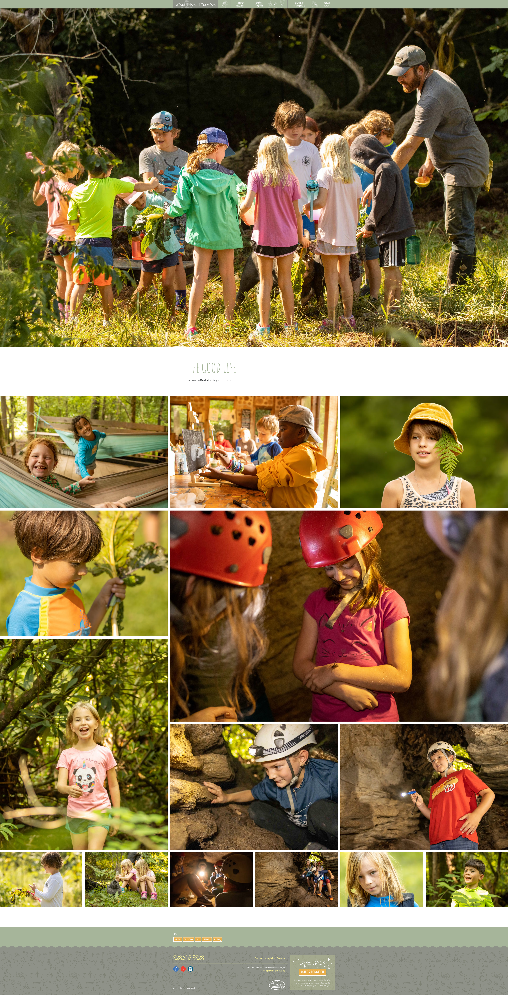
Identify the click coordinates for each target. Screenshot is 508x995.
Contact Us (281, 958)
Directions (258, 958)
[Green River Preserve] (195, 4)
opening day (188, 939)
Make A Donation (312, 972)
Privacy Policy (269, 958)
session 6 (206, 939)
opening (178, 939)
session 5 (217, 939)
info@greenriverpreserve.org (274, 971)
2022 (198, 939)
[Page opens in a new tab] (176, 969)
